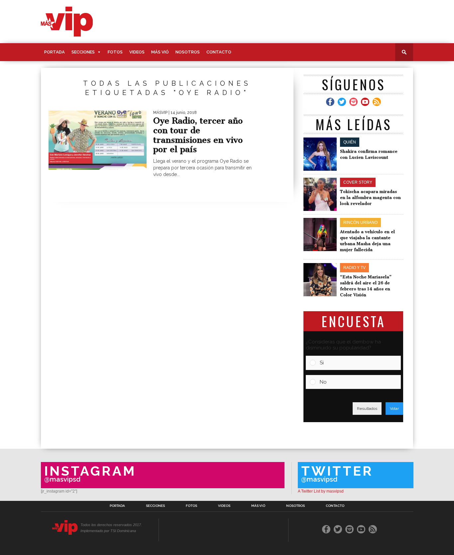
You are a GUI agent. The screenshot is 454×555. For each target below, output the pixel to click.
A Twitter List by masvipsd (321, 491)
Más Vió (160, 51)
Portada (54, 51)
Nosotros (187, 51)
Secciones (83, 51)
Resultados (367, 408)
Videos (137, 51)
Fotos (115, 51)
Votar (394, 408)
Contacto (218, 51)
